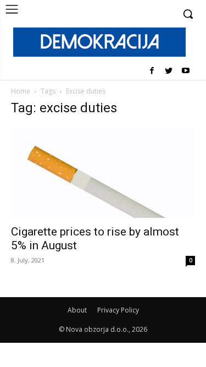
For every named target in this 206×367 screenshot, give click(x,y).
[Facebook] (151, 71)
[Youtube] (185, 71)
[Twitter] (168, 71)
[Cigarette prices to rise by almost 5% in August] (103, 172)
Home (20, 91)
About (77, 310)
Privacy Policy (118, 310)
